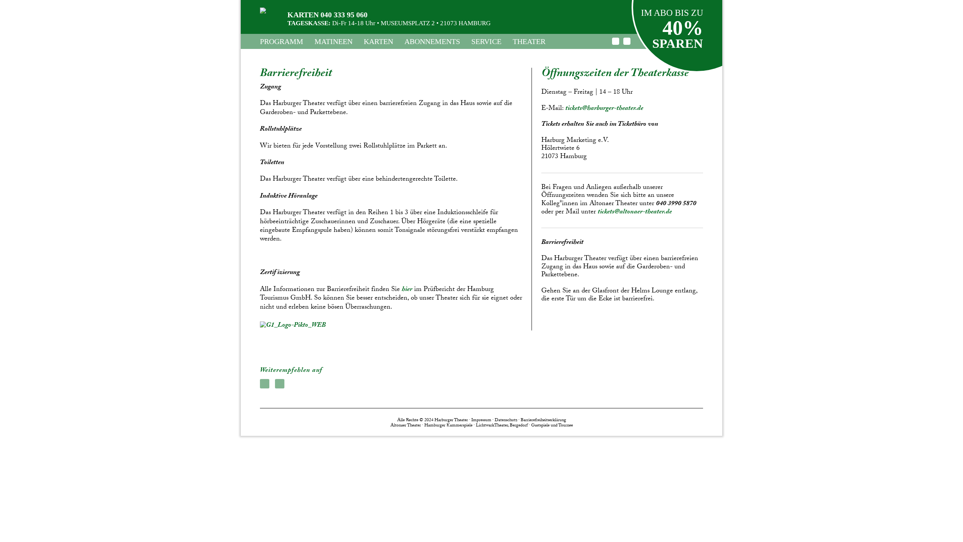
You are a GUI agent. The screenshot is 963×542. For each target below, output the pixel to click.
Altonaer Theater (405, 425)
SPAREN (677, 43)
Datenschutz (506, 420)
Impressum (481, 420)
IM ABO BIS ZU (672, 13)
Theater (529, 41)
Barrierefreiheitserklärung (543, 420)
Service (486, 41)
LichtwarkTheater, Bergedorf (502, 425)
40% (682, 28)
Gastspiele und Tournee (552, 425)
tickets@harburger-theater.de (604, 109)
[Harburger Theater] (263, 11)
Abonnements (432, 41)
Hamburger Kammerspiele (448, 425)
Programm (281, 41)
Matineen (333, 41)
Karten (378, 41)
